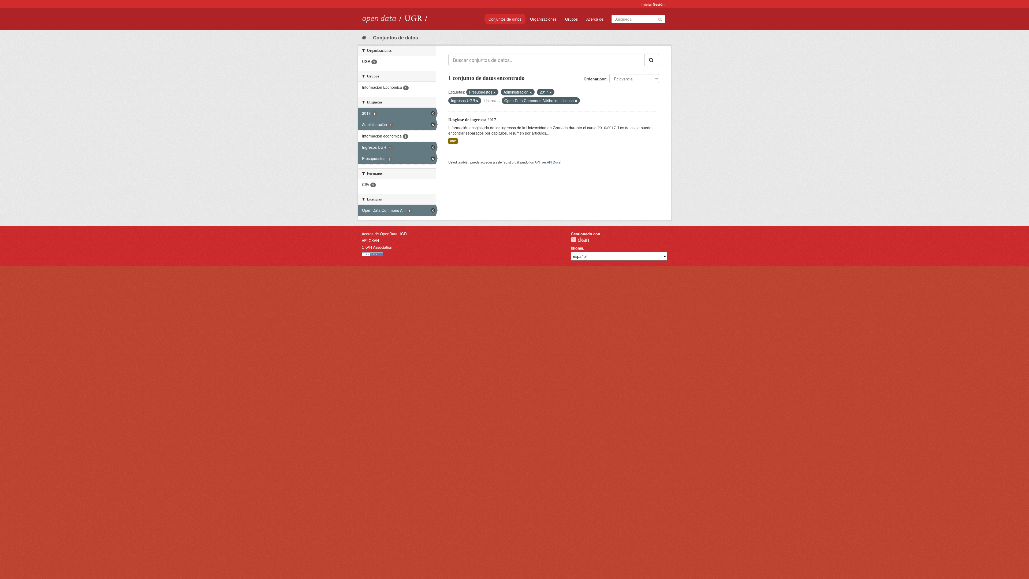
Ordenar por (595, 78)
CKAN (580, 240)
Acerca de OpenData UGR (384, 233)
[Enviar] (660, 18)
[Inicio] (364, 37)
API (537, 162)
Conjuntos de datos (505, 19)
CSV (453, 141)
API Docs (553, 162)
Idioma (577, 248)
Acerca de (594, 19)
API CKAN (370, 240)
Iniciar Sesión (653, 4)
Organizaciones (543, 19)
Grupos (571, 19)
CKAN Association (377, 247)
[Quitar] (494, 92)
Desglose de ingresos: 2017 (472, 119)
